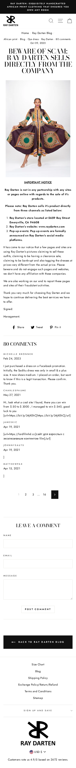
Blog (22, 39)
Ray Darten (47, 39)
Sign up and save (38, 710)
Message (10, 575)
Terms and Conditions (38, 691)
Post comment (38, 609)
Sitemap (38, 698)
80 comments (63, 39)
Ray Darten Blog (42, 33)
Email (7, 555)
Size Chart (38, 664)
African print (10, 39)
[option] (38, 7)
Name (7, 535)
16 (44, 494)
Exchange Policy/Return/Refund (38, 685)
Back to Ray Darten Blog (40, 641)
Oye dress (33, 39)
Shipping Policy (38, 678)
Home (25, 33)
